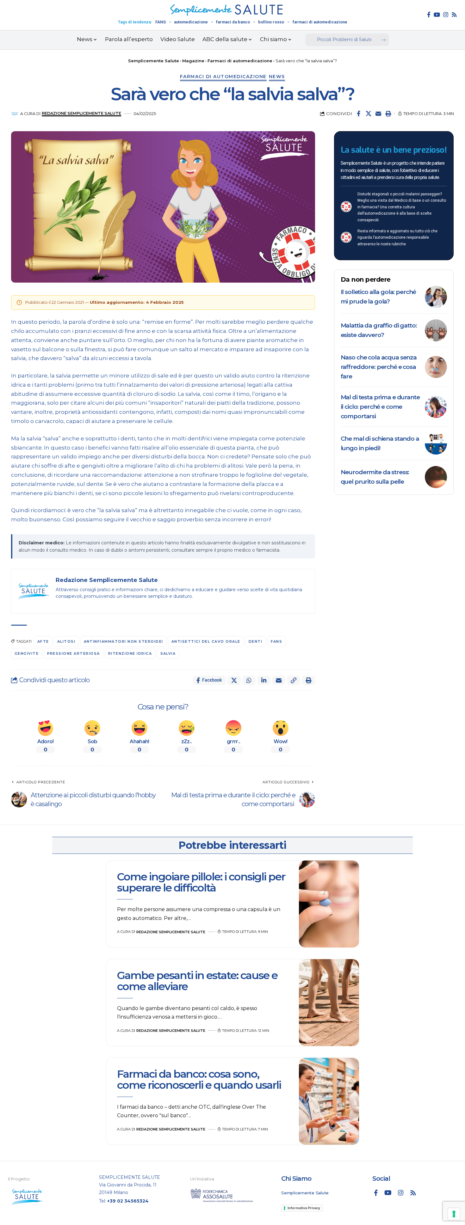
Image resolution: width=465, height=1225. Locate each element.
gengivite (27, 653)
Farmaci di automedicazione (223, 76)
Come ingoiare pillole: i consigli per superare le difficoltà (201, 882)
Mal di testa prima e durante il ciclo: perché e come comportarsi (380, 407)
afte (43, 641)
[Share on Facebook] (358, 113)
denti (256, 641)
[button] (388, 113)
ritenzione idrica (130, 653)
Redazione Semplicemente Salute (81, 113)
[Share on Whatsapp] (249, 680)
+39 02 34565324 (128, 1201)
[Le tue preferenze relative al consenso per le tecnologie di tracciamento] (454, 1214)
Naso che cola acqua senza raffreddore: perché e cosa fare (379, 367)
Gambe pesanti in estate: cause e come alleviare (197, 981)
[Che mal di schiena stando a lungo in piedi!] (436, 443)
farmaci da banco (233, 22)
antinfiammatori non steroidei (124, 641)
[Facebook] (428, 14)
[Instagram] (446, 14)
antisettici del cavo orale (205, 641)
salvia (168, 653)
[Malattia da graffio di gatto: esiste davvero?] (436, 330)
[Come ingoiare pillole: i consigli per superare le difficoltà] (329, 904)
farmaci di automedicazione (320, 22)
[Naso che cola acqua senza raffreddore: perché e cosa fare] (436, 367)
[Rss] (454, 14)
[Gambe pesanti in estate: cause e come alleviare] (329, 1002)
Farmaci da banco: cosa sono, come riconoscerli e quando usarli (200, 1079)
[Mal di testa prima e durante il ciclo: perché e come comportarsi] (436, 407)
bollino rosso (271, 22)
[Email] (378, 113)
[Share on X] (368, 113)
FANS (160, 22)
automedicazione (191, 22)
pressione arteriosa (73, 653)
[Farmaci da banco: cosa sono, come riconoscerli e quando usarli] (329, 1101)
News (277, 76)
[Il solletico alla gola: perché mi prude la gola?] (436, 297)
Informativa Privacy (304, 1208)
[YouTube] (437, 14)
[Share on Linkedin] (263, 680)
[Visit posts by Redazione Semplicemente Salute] (14, 113)
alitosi (66, 641)
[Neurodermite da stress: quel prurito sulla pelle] (436, 477)
